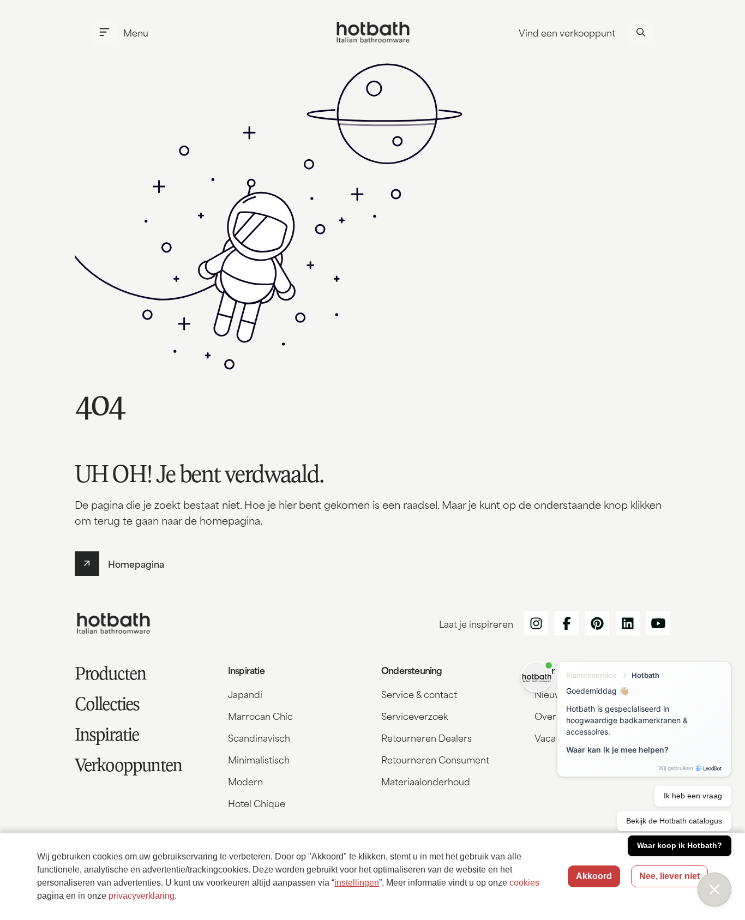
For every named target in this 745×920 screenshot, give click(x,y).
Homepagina (136, 563)
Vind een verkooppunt (567, 32)
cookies (524, 882)
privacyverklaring (142, 895)
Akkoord (594, 876)
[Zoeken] (640, 32)
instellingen (356, 882)
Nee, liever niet (669, 876)
